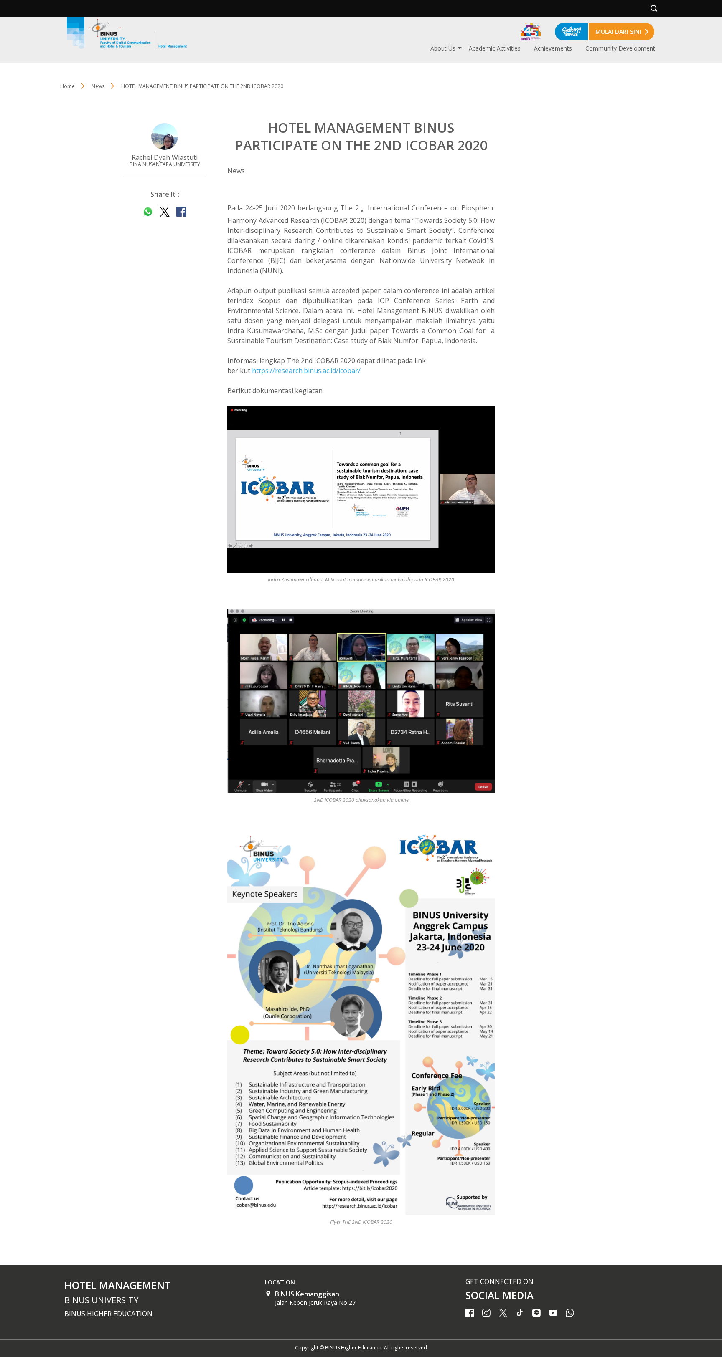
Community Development (620, 48)
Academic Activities (495, 48)
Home (67, 86)
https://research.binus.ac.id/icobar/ (306, 370)
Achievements (553, 48)
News (98, 86)
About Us (442, 48)
